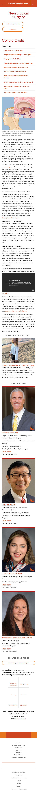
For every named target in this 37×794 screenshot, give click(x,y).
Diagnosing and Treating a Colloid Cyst (17, 55)
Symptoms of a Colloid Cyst (13, 50)
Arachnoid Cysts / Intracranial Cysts (18, 663)
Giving (19, 783)
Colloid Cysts (6, 46)
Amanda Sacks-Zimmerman (17, 638)
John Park (8, 505)
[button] (33, 3)
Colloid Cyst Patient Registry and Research (18, 82)
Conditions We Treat (18, 745)
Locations (19, 750)
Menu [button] (3, 5)
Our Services (18, 748)
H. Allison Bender (12, 574)
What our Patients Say (17, 335)
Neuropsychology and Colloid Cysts (16, 67)
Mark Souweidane (10, 433)
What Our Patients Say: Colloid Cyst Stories (16, 77)
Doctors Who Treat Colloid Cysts (15, 71)
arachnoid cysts (7, 167)
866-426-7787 (21, 719)
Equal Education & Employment (19, 778)
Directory (19, 786)
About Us (18, 743)
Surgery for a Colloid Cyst (12, 59)
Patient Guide (18, 755)
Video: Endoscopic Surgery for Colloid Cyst (18, 63)
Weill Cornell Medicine (18, 765)
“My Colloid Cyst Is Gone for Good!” (15, 93)
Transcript (5, 293)
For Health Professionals (18, 757)
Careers (19, 781)
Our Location (3, 735)
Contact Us (13, 29)
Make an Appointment (12, 24)
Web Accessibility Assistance (19, 789)
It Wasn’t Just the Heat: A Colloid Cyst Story (17, 87)
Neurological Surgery (18, 15)
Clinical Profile (6, 452)
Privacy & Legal (19, 775)
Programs (19, 752)
